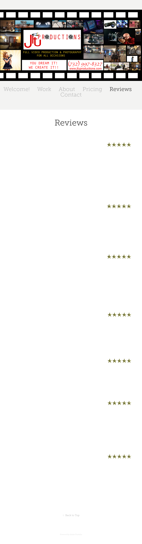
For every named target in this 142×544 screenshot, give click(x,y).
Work (44, 89)
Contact (71, 95)
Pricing (92, 89)
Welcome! (16, 89)
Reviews (121, 89)
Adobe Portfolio (76, 534)
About (67, 89)
